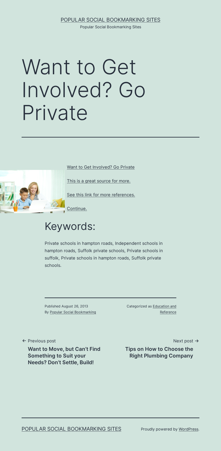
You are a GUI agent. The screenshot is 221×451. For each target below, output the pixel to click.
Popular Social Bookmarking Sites (110, 20)
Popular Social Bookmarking (73, 312)
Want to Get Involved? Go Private (101, 167)
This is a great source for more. (99, 181)
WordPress (188, 429)
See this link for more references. (101, 194)
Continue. (77, 208)
